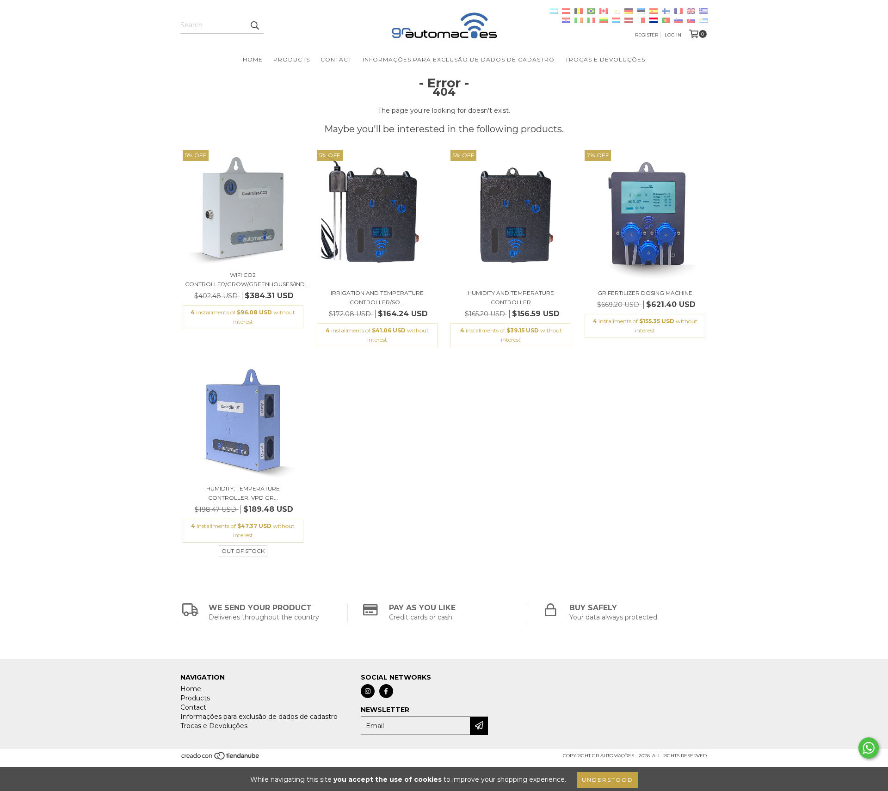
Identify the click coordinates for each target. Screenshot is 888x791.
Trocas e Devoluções (605, 59)
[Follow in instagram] (368, 691)
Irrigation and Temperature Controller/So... (377, 297)
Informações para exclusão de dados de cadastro (459, 59)
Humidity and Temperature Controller (511, 297)
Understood (607, 779)
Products (291, 59)
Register (646, 35)
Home (253, 59)
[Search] (254, 25)
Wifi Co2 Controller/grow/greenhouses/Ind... (243, 279)
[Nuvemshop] (220, 758)
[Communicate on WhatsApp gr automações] (868, 748)
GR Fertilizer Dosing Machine (645, 292)
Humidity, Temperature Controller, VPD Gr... (243, 493)
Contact (336, 59)
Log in (673, 35)
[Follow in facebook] (386, 691)
